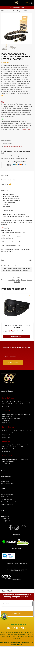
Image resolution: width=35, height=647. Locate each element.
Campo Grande (8, 427)
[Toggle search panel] (27, 3)
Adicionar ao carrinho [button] (16, 336)
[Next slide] (29, 28)
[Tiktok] (23, 527)
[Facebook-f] (10, 527)
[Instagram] (16, 527)
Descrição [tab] (4, 175)
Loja (7, 11)
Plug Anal (19, 11)
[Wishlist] (28, 295)
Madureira (6, 441)
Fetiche (18, 280)
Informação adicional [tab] (8, 180)
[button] (30, 2)
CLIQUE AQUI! (26, 129)
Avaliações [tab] (6, 184)
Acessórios (13, 11)
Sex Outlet (17, 282)
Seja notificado (7, 143)
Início (2, 11)
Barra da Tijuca (8, 398)
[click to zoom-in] (16, 28)
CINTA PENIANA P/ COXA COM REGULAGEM (17, 325)
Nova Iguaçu (7, 455)
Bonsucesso (6, 410)
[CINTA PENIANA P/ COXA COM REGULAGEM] (17, 308)
